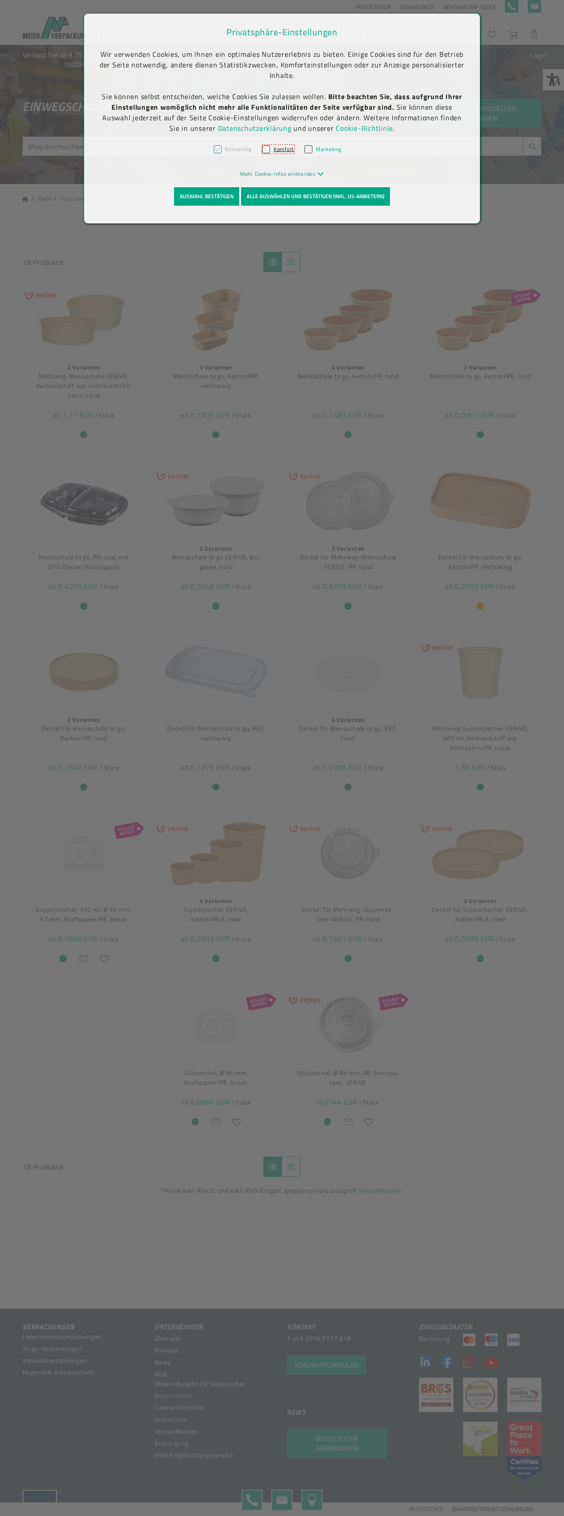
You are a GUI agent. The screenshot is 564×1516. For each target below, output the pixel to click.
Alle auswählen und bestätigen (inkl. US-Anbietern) (315, 196)
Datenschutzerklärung (255, 128)
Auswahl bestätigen (207, 196)
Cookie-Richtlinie (364, 128)
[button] (282, 174)
